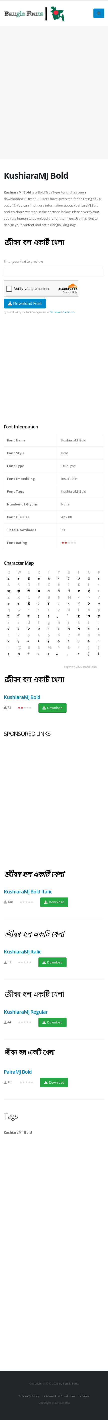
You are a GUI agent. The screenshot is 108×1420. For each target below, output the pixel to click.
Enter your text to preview (23, 261)
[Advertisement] (54, 93)
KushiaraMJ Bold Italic (28, 891)
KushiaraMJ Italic (22, 951)
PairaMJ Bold (18, 1071)
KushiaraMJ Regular (26, 1011)
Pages (85, 1396)
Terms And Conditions (60, 1396)
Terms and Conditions (62, 312)
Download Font (27, 303)
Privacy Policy (30, 1396)
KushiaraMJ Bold (22, 697)
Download (54, 707)
